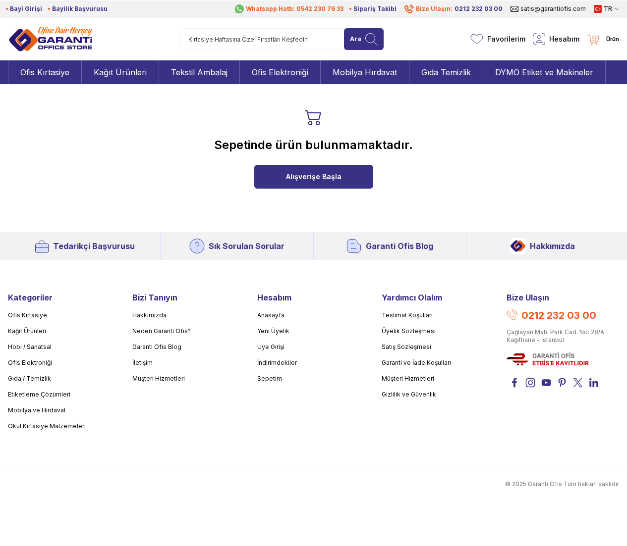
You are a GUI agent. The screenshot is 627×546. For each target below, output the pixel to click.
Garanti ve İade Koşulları (416, 362)
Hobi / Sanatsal (30, 346)
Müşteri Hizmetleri (158, 378)
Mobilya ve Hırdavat (37, 410)
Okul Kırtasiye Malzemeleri (47, 426)
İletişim (142, 362)
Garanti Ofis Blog (399, 246)
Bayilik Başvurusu (80, 8)
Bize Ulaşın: (459, 8)
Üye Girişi (271, 346)
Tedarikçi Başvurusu (94, 246)
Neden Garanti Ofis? (161, 331)
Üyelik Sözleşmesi (409, 331)
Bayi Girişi (26, 8)
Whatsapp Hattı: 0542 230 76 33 (294, 8)
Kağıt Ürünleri (27, 331)
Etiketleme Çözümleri (39, 394)
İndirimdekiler (277, 362)
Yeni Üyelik (273, 331)
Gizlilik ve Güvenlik (409, 394)
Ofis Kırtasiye (27, 315)
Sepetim (269, 378)
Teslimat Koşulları (407, 315)
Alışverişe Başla (314, 176)
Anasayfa (271, 315)
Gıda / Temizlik (29, 378)
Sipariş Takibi (375, 8)
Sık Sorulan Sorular (247, 246)
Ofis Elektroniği (30, 362)
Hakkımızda (552, 246)
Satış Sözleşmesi (406, 346)
